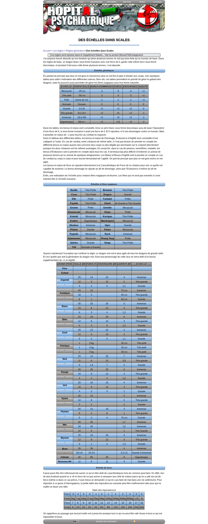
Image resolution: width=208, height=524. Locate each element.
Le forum (157, 2)
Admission (51, 2)
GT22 (81, 2)
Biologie (127, 2)
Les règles (58, 51)
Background (96, 2)
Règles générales (75, 51)
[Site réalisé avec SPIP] (76, 521)
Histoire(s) (111, 2)
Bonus (142, 2)
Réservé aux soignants (106, 521)
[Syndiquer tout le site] (134, 521)
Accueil (47, 51)
